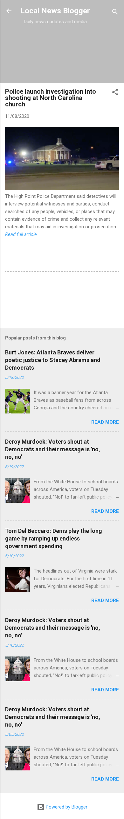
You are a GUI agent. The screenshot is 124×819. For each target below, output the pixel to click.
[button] (115, 93)
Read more (105, 422)
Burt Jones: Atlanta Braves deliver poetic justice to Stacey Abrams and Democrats (52, 360)
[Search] (115, 13)
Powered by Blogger (66, 807)
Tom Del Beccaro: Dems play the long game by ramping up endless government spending (53, 538)
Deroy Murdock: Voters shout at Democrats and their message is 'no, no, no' (52, 449)
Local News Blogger (55, 10)
